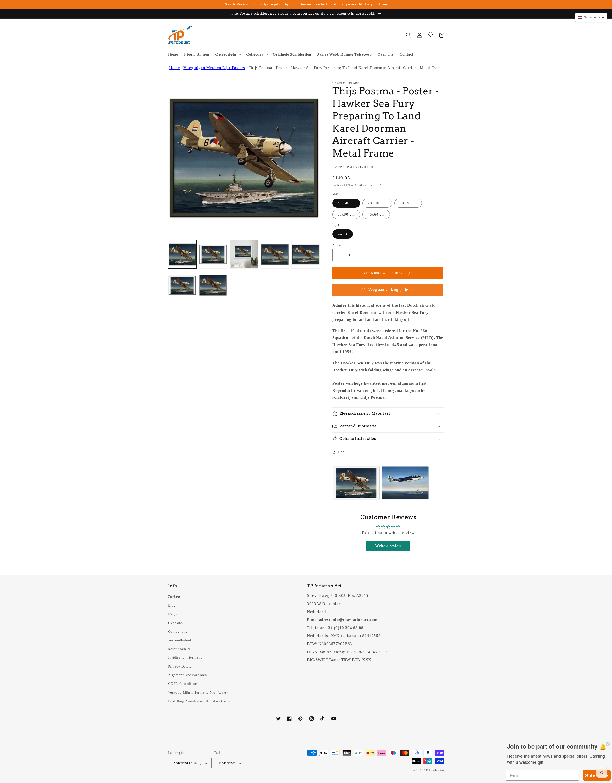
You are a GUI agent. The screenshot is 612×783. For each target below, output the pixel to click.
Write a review (388, 546)
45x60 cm (376, 214)
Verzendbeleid (179, 640)
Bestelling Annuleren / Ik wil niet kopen (201, 701)
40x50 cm (346, 203)
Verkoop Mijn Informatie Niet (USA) (198, 692)
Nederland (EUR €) (187, 763)
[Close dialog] (607, 743)
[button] (227, 54)
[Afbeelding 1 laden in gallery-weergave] (182, 254)
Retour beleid (179, 649)
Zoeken (174, 596)
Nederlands (227, 763)
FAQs (172, 614)
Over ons (175, 623)
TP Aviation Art (434, 770)
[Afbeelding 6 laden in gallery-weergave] (182, 285)
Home (174, 67)
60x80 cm (346, 214)
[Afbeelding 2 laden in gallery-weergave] (213, 254)
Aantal (337, 245)
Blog (172, 605)
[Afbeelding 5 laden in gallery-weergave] (305, 254)
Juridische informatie (185, 657)
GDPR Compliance (183, 683)
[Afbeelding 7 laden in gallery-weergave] (213, 285)
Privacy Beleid (180, 666)
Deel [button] (342, 452)
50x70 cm (408, 203)
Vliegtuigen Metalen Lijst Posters (214, 67)
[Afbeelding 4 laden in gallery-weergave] (275, 254)
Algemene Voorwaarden (187, 675)
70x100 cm (377, 203)
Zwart (342, 234)
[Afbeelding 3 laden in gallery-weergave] (244, 254)
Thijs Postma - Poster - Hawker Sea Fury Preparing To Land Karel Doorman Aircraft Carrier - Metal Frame (346, 67)
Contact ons (177, 631)
